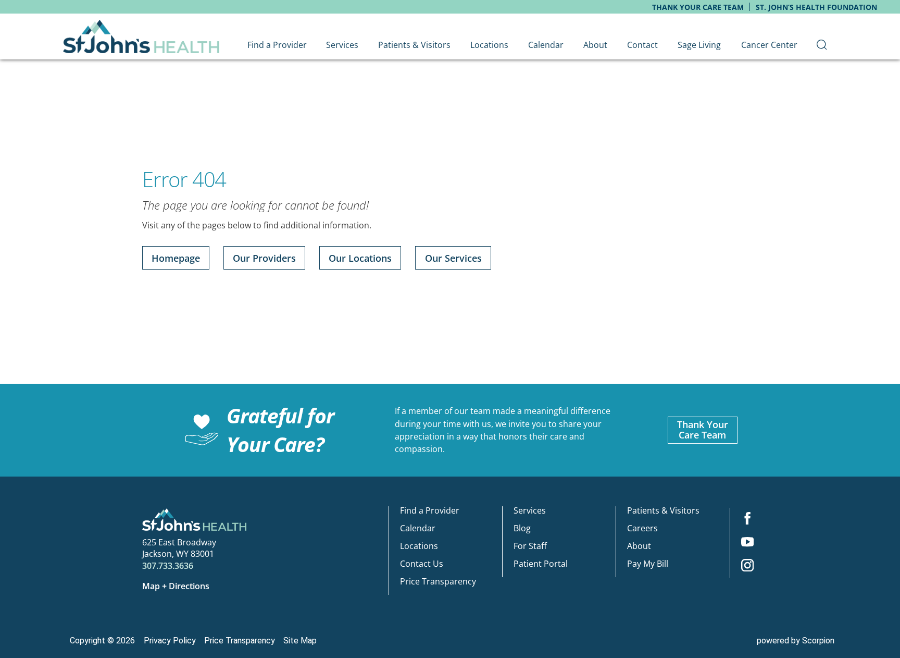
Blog (522, 528)
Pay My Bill (647, 563)
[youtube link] (747, 543)
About (639, 546)
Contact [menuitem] (642, 45)
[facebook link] (747, 519)
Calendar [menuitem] (546, 45)
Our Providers (264, 258)
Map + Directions (175, 586)
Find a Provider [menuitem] (277, 45)
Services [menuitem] (342, 45)
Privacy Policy (170, 640)
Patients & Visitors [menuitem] (414, 45)
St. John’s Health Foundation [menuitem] (816, 7)
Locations (419, 546)
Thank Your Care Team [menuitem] (698, 7)
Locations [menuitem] (489, 45)
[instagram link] (747, 566)
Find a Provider (429, 510)
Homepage (176, 258)
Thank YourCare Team (702, 429)
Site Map (300, 640)
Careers (642, 528)
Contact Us (421, 563)
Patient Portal (541, 563)
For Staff (530, 546)
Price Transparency (438, 581)
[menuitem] (821, 45)
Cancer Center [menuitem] (769, 45)
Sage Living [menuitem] (699, 45)
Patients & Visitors (663, 510)
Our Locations (360, 258)
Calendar (417, 528)
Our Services (453, 258)
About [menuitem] (595, 45)
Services (530, 510)
